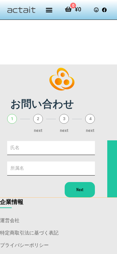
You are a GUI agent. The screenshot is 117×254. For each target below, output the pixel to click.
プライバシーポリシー (24, 244)
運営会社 (10, 219)
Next (79, 189)
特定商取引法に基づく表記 (29, 232)
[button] (49, 10)
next (38, 130)
